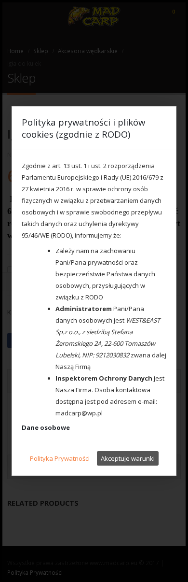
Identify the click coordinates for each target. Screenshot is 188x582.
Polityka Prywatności (60, 458)
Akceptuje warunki (128, 458)
